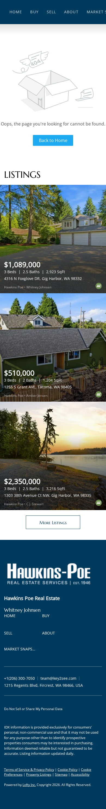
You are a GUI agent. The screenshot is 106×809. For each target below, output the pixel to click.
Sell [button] (51, 11)
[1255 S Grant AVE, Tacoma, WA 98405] (53, 347)
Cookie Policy (67, 769)
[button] (11, 616)
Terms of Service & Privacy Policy (29, 769)
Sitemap (61, 774)
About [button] (71, 11)
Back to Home (53, 140)
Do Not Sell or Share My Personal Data (33, 709)
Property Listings (38, 774)
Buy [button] (34, 11)
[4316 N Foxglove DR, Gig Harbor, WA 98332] (53, 239)
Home (16, 11)
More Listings (53, 522)
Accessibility (80, 774)
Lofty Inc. (29, 784)
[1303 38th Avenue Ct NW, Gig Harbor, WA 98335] (53, 456)
